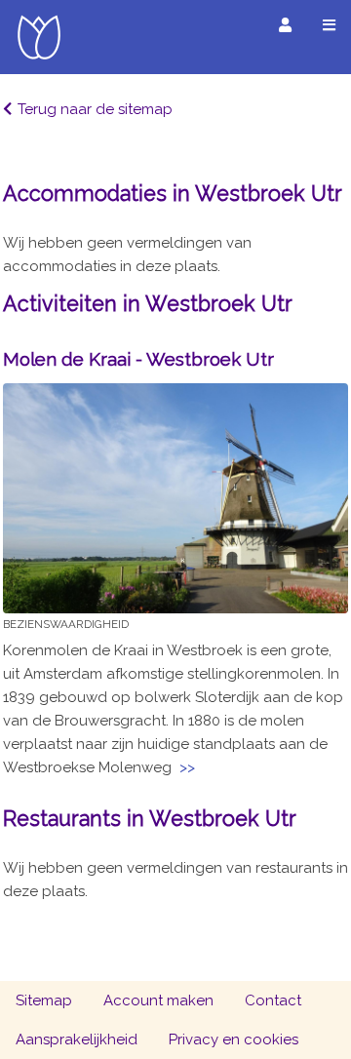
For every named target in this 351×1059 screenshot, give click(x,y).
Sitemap (44, 1000)
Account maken (158, 1000)
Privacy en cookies (233, 1039)
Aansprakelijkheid (76, 1039)
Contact (273, 1000)
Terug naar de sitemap (95, 109)
